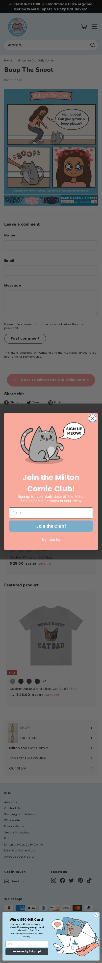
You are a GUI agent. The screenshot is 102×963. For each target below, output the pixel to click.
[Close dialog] (92, 418)
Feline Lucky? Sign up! (27, 951)
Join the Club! (51, 526)
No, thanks (51, 539)
